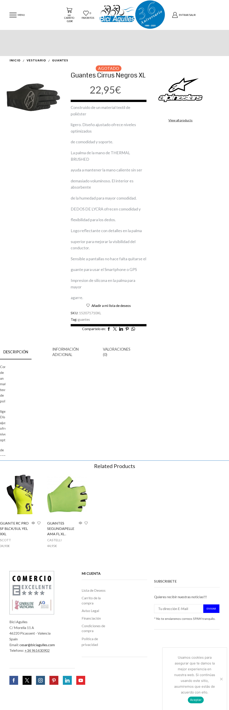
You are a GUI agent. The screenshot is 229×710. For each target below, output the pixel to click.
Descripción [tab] (15, 352)
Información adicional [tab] (65, 352)
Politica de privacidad (90, 642)
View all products (180, 120)
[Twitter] (27, 680)
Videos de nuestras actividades (96, 694)
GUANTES (60, 60)
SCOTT (5, 540)
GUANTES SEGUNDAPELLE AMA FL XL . (60, 528)
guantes (84, 319)
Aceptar (195, 700)
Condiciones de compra (93, 628)
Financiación (91, 618)
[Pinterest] (53, 680)
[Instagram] (40, 680)
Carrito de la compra (91, 600)
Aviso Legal (90, 610)
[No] (221, 679)
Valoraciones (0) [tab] (116, 352)
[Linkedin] (67, 680)
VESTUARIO (36, 60)
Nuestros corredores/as (92, 682)
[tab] (16, 352)
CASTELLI (54, 540)
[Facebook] (13, 680)
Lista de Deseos (94, 590)
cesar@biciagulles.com (37, 645)
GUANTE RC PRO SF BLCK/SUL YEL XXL (14, 528)
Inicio (15, 60)
